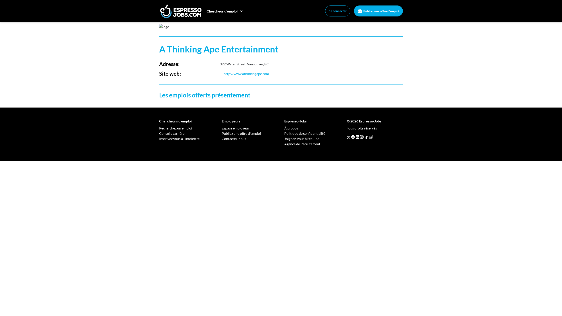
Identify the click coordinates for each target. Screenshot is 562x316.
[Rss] (371, 137)
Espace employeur (235, 128)
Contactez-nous (234, 138)
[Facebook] (353, 137)
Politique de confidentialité (304, 133)
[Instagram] (362, 137)
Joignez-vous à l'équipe (301, 138)
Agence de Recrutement (302, 144)
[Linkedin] (357, 137)
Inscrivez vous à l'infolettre (179, 138)
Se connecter (338, 11)
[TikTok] (366, 137)
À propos (291, 128)
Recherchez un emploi (175, 128)
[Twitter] (348, 137)
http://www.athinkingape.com (246, 74)
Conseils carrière (171, 133)
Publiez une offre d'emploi (381, 11)
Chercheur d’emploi (222, 11)
